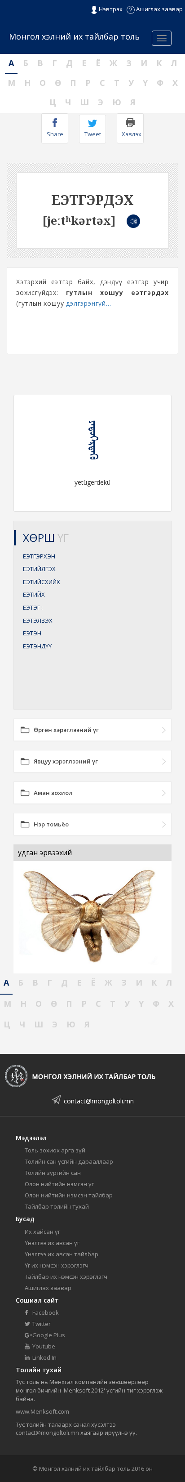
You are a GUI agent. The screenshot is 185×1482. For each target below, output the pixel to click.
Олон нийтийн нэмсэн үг (59, 1184)
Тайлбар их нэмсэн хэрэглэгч (66, 1276)
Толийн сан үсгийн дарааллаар (69, 1161)
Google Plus (48, 1335)
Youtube (43, 1346)
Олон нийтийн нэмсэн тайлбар (69, 1195)
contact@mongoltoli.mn (99, 1101)
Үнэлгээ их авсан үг (52, 1243)
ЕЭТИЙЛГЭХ (39, 569)
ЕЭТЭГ (33, 607)
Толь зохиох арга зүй (55, 1150)
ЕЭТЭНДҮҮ (37, 646)
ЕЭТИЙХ (34, 594)
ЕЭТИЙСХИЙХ (41, 582)
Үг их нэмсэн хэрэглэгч (56, 1265)
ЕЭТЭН (32, 633)
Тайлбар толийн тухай (57, 1206)
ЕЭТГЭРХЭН (39, 556)
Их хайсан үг (42, 1232)
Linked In (44, 1357)
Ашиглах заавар (159, 9)
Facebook (45, 1312)
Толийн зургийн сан (53, 1173)
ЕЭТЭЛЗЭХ (38, 620)
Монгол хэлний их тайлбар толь (74, 36)
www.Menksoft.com (42, 1411)
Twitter (41, 1324)
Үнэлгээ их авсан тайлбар (61, 1254)
